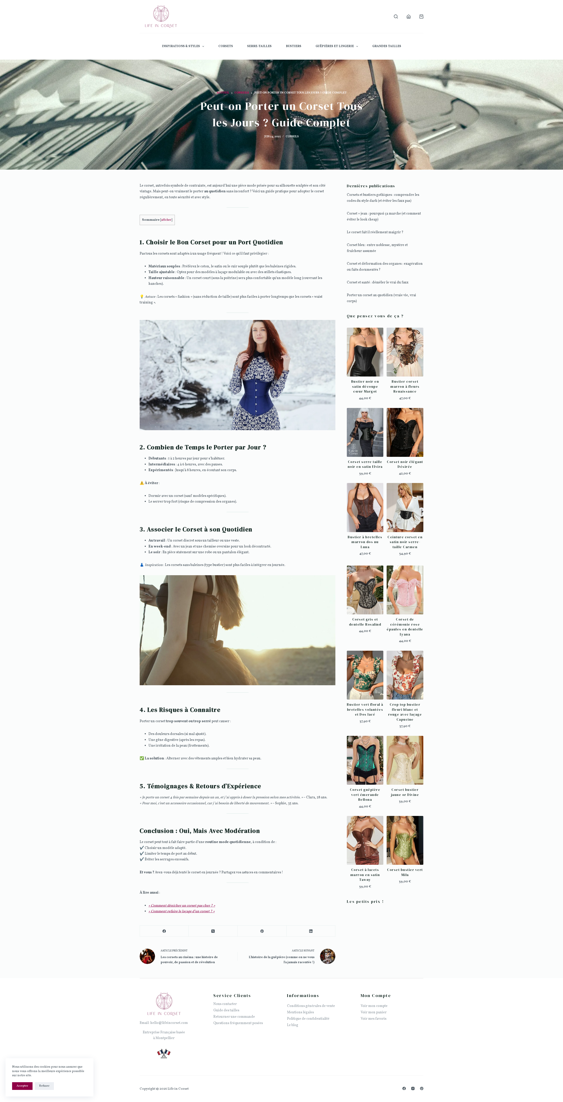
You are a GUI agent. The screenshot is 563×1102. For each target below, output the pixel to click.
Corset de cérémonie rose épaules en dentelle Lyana (405, 627)
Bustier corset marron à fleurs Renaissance (405, 386)
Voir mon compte (374, 1006)
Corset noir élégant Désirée (405, 464)
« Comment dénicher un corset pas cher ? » (181, 905)
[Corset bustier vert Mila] (405, 840)
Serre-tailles (259, 46)
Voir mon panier (374, 1012)
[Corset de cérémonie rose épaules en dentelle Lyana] (405, 590)
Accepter (22, 1086)
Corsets (225, 46)
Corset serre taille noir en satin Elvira (365, 464)
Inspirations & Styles (181, 46)
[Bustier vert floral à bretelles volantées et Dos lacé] (365, 675)
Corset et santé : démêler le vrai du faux (377, 282)
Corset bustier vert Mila (405, 872)
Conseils (292, 136)
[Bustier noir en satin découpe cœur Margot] (365, 352)
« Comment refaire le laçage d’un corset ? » (181, 911)
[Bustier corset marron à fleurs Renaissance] (405, 352)
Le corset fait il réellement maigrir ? (375, 232)
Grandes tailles (386, 46)
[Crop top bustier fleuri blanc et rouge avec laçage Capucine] (405, 675)
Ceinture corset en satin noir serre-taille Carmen (405, 542)
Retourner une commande (234, 1016)
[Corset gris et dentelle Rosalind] (365, 590)
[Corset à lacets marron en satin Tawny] (365, 840)
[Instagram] (413, 1088)
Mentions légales (300, 1012)
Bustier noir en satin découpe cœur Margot (365, 386)
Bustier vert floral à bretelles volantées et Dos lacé (365, 709)
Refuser (44, 1086)
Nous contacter (225, 1004)
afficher (166, 220)
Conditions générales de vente (311, 1006)
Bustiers (293, 46)
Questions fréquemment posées (238, 1023)
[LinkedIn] (311, 931)
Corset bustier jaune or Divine (405, 792)
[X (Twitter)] (213, 931)
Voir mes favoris (373, 1018)
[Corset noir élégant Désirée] (405, 432)
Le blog (292, 1025)
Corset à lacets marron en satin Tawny (365, 874)
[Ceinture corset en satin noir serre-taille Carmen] (405, 507)
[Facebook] (164, 931)
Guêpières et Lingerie (335, 46)
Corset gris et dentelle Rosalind (365, 622)
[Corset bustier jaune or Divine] (405, 760)
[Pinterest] (262, 931)
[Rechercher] (396, 16)
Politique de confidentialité (308, 1018)
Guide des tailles (226, 1010)
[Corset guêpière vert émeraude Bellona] (365, 760)
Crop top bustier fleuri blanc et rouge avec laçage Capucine (405, 712)
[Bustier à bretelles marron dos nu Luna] (365, 507)
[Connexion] (409, 16)
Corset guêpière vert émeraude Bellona (365, 794)
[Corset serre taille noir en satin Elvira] (365, 432)
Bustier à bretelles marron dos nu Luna (365, 542)
